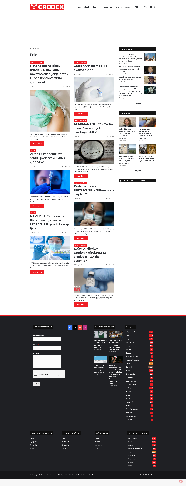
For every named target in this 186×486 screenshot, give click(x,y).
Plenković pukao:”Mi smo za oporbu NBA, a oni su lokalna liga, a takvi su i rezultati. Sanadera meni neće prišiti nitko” (115, 374)
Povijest (129, 391)
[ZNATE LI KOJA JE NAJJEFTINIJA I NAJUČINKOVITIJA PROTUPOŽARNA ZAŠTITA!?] (147, 122)
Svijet (33, 150)
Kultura (117, 7)
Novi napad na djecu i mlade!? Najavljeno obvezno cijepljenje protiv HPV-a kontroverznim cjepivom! (49, 74)
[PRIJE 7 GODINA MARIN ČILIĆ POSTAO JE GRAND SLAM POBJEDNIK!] (115, 334)
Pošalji (37, 384)
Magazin (128, 7)
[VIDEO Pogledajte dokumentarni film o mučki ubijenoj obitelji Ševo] (127, 149)
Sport (95, 7)
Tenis (128, 405)
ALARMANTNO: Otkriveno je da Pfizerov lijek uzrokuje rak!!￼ (93, 128)
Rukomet (129, 420)
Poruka (36, 353)
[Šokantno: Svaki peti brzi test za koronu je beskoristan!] (100, 359)
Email (36, 344)
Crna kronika (130, 374)
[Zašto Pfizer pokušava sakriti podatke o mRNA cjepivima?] (50, 182)
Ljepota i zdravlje (37, 62)
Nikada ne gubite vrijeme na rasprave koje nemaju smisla (146, 158)
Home (79, 7)
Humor (128, 349)
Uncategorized (131, 384)
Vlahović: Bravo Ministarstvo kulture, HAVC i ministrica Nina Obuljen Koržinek (127, 133)
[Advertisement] (93, 29)
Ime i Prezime (39, 336)
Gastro (128, 353)
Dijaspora (129, 377)
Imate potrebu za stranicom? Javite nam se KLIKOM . (76, 475)
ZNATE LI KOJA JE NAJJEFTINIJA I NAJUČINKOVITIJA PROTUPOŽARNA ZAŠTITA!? (146, 133)
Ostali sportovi (131, 416)
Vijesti (86, 7)
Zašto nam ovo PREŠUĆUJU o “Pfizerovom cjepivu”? (94, 190)
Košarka (129, 412)
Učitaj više (137, 103)
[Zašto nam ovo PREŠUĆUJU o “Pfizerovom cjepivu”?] (94, 214)
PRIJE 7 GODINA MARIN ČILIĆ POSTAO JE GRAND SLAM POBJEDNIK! (115, 345)
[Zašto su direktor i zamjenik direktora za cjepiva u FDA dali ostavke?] (94, 280)
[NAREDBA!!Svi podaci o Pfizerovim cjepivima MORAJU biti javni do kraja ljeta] (50, 248)
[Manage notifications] (181, 481)
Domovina (129, 367)
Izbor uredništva (80, 62)
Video (137, 7)
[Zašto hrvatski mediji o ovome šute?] (94, 89)
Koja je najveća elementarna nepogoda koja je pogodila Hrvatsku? (130, 69)
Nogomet (129, 402)
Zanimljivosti (130, 342)
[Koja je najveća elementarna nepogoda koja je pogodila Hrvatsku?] (150, 70)
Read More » (37, 144)
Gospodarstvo (106, 7)
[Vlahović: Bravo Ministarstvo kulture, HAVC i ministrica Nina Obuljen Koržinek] (127, 122)
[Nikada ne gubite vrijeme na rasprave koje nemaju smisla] (147, 149)
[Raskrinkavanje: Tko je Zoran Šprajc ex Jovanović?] (150, 80)
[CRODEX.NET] (47, 7)
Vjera (128, 395)
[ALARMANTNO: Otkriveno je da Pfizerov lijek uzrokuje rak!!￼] (94, 152)
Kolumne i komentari (133, 356)
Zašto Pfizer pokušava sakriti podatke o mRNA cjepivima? (48, 158)
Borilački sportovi (132, 409)
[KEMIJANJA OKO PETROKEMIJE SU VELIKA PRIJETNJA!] (100, 334)
